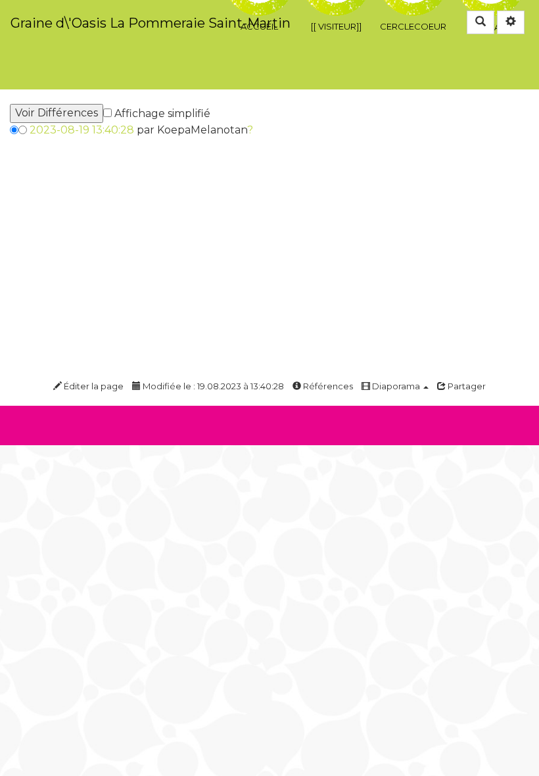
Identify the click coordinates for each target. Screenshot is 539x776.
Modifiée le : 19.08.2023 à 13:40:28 (212, 386)
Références (327, 386)
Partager (466, 386)
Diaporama (396, 386)
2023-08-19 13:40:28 (82, 130)
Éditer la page (93, 386)
